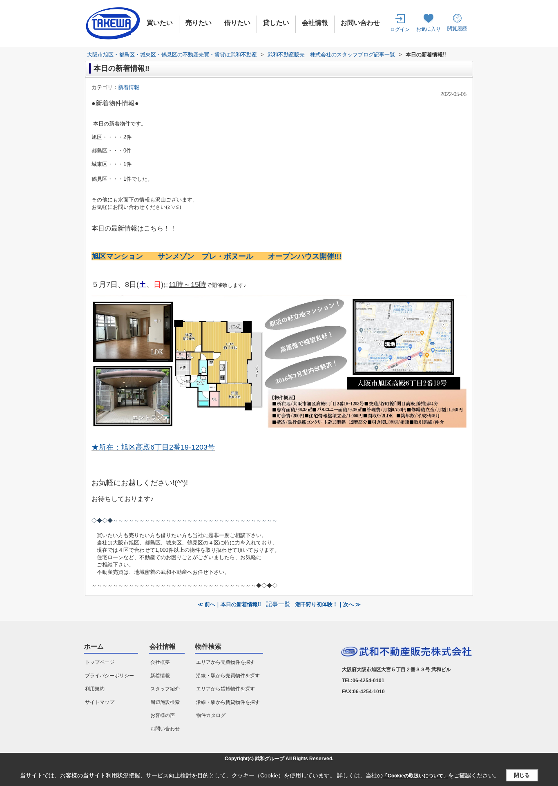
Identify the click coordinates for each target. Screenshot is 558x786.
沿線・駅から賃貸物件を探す (228, 702)
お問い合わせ (360, 22)
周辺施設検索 (165, 702)
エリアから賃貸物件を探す (225, 689)
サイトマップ (99, 702)
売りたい (198, 22)
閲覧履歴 (457, 28)
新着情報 (128, 87)
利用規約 (95, 689)
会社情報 (315, 22)
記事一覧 (278, 604)
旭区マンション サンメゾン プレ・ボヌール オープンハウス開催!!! (216, 256)
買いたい (160, 22)
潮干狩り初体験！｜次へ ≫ (328, 604)
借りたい (237, 22)
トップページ (99, 662)
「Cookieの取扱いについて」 (415, 776)
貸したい (276, 22)
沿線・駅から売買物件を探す (228, 676)
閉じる (522, 775)
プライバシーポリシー (109, 676)
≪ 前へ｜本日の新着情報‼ (229, 604)
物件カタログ (210, 715)
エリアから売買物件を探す (225, 662)
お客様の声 (162, 715)
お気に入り (428, 29)
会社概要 (160, 662)
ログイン (400, 29)
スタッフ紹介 (165, 689)
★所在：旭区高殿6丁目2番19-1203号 (153, 447)
